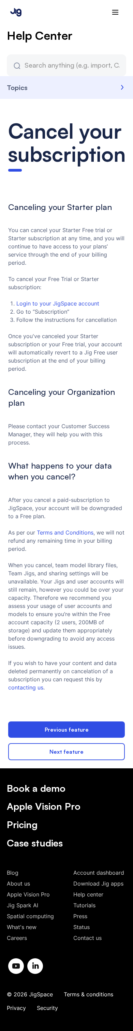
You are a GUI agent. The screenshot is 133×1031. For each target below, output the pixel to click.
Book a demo (36, 788)
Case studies (35, 843)
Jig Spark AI (22, 905)
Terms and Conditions (65, 532)
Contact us (87, 937)
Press (80, 916)
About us (18, 883)
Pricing (22, 825)
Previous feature (67, 729)
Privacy (16, 1007)
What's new (21, 927)
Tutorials (84, 905)
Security (47, 1007)
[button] (115, 12)
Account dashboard (98, 872)
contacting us (25, 687)
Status (81, 927)
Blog (12, 872)
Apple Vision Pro (43, 806)
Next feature (66, 751)
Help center (88, 894)
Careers (17, 937)
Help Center (39, 35)
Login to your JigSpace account (57, 303)
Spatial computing (30, 916)
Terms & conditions (88, 994)
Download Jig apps (98, 883)
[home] (14, 12)
